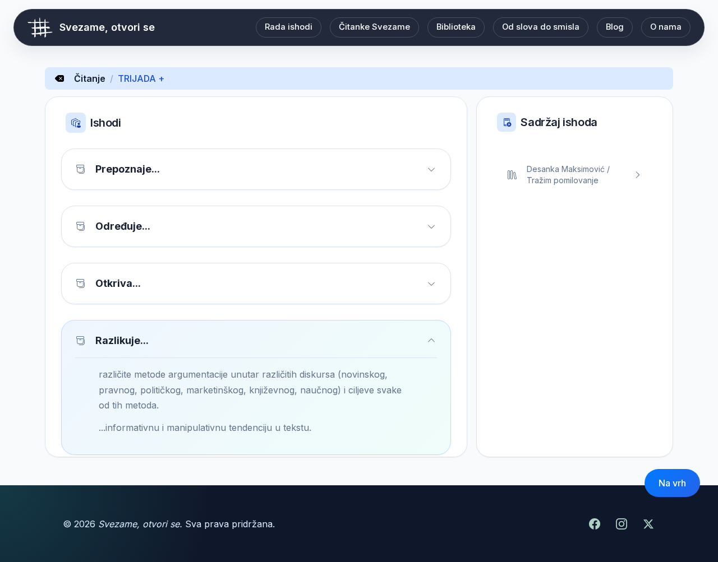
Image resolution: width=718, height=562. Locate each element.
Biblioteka (456, 27)
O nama (666, 27)
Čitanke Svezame (374, 27)
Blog (615, 27)
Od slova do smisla (540, 27)
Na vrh (672, 483)
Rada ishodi (288, 27)
